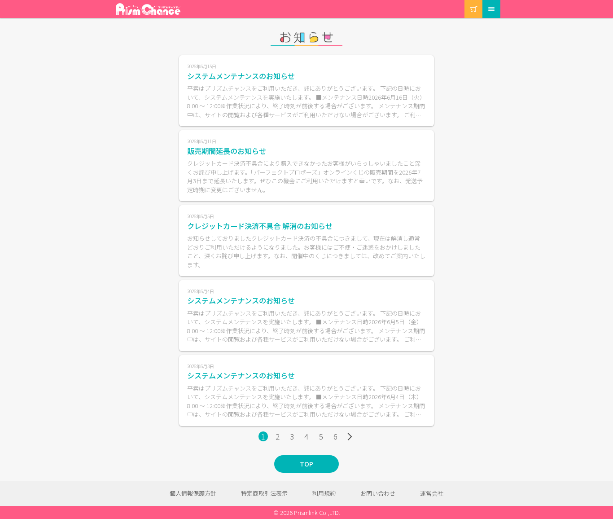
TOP (306, 463)
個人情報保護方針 (193, 493)
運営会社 (431, 493)
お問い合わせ (377, 493)
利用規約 (324, 493)
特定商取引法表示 (264, 493)
